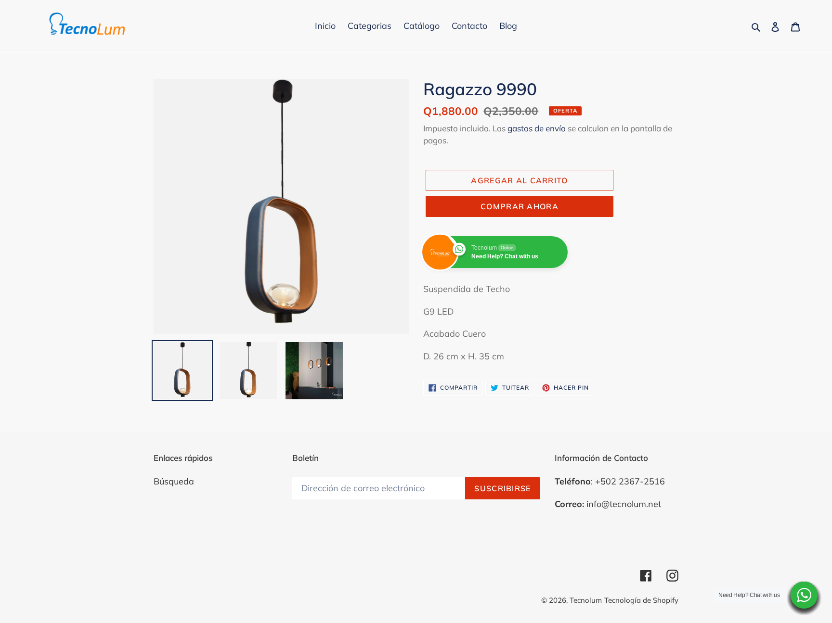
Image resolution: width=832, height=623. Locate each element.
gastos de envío (536, 128)
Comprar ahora (520, 206)
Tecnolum (586, 600)
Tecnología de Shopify (641, 600)
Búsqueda (174, 481)
